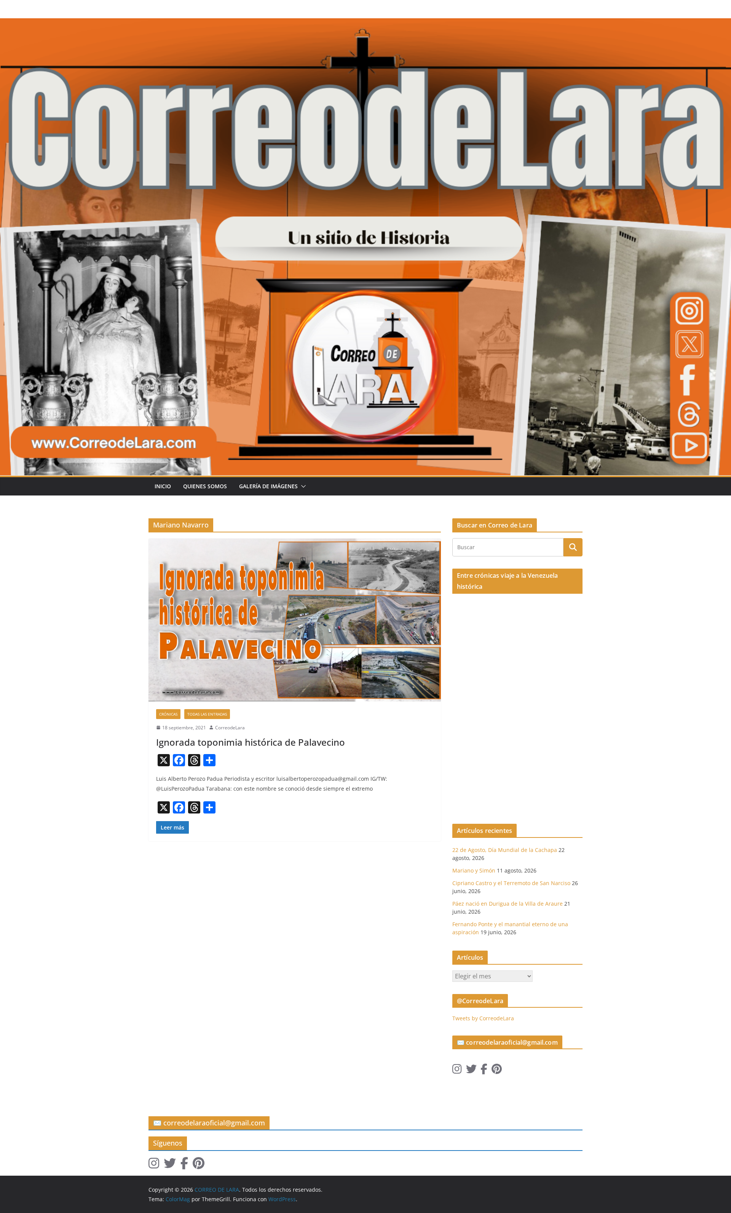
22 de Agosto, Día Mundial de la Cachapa (504, 849)
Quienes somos (205, 486)
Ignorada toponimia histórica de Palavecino (250, 742)
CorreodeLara (230, 727)
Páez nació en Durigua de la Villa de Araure (507, 903)
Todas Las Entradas (207, 714)
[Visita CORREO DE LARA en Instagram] (457, 1070)
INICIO (163, 486)
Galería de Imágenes (268, 486)
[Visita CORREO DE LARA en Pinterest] (497, 1070)
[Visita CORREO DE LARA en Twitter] (471, 1070)
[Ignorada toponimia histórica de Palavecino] (294, 620)
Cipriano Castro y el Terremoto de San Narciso (511, 883)
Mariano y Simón (473, 870)
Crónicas (168, 714)
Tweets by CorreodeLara (483, 1018)
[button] (302, 486)
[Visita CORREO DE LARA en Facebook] (483, 1070)
